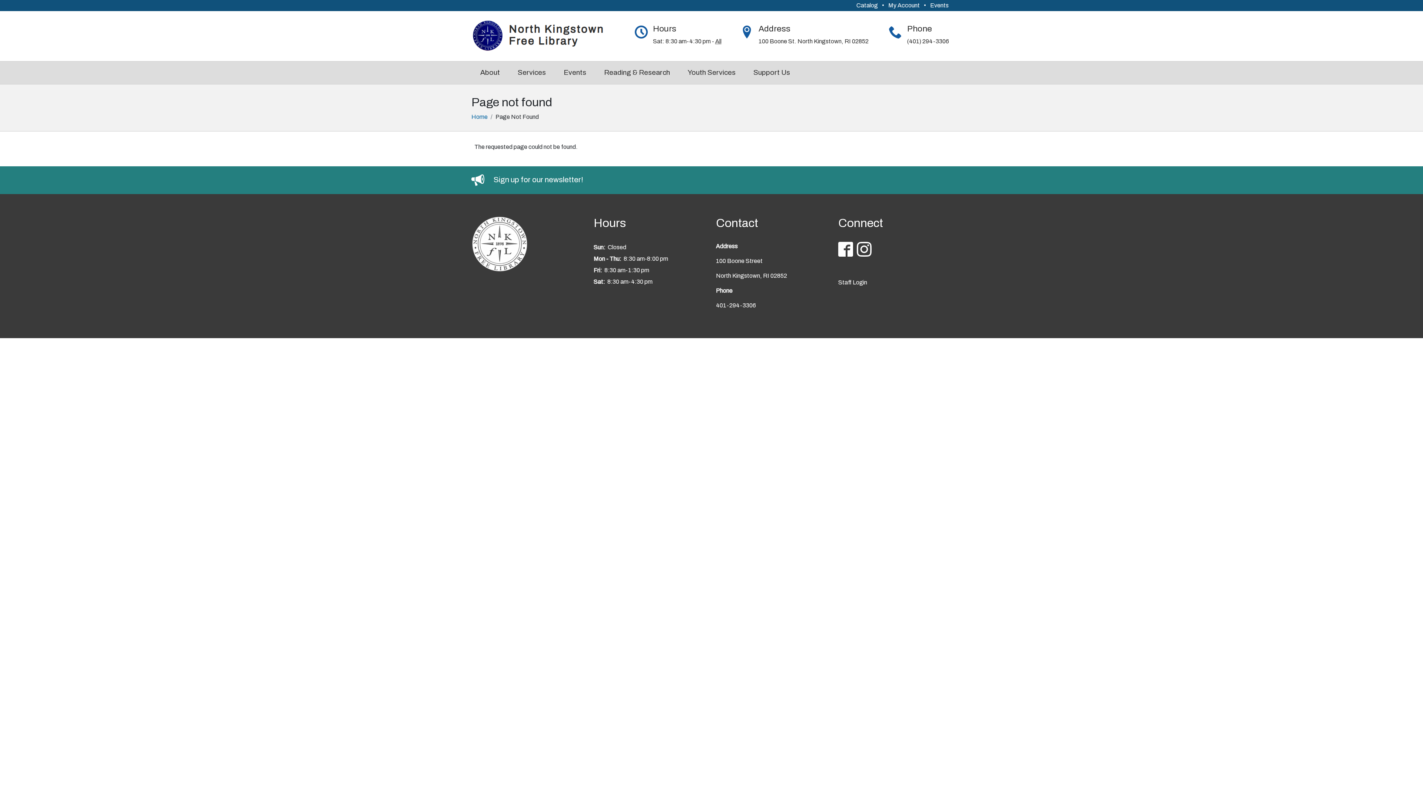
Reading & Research (637, 72)
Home (479, 117)
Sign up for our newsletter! (538, 180)
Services (532, 72)
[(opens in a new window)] (482, 180)
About (490, 72)
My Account (904, 5)
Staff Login (852, 282)
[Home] (542, 36)
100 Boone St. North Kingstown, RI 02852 (814, 41)
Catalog (867, 5)
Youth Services (712, 72)
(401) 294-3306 (928, 41)
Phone (919, 28)
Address (774, 28)
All (718, 41)
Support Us (771, 72)
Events (939, 5)
